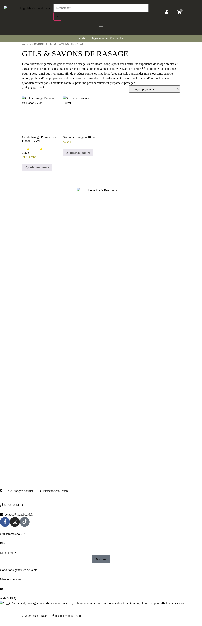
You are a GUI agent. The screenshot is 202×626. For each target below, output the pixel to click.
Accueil (27, 44)
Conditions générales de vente (18, 570)
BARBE (39, 44)
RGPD (4, 589)
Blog (3, 543)
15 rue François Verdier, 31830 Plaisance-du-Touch (35, 491)
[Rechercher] (57, 16)
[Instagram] (15, 522)
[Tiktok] (25, 522)
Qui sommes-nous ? (12, 534)
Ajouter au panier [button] (37, 167)
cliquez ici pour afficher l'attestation (163, 603)
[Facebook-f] (5, 522)
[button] (101, 27)
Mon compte (8, 552)
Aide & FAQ (8, 598)
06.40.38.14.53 (13, 505)
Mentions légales (11, 579)
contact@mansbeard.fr (18, 514)
